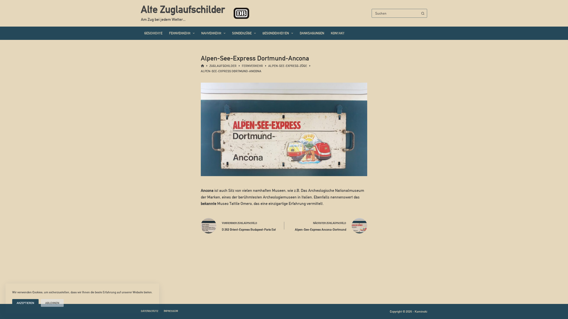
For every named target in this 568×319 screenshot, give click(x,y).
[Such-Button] (422, 13)
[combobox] (395, 13)
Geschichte (153, 33)
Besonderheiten (275, 33)
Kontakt (338, 33)
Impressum (171, 311)
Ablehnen (52, 303)
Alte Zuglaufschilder (183, 9)
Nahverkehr (211, 33)
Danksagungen (312, 33)
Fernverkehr (179, 33)
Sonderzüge (242, 33)
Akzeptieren (25, 303)
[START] (202, 66)
